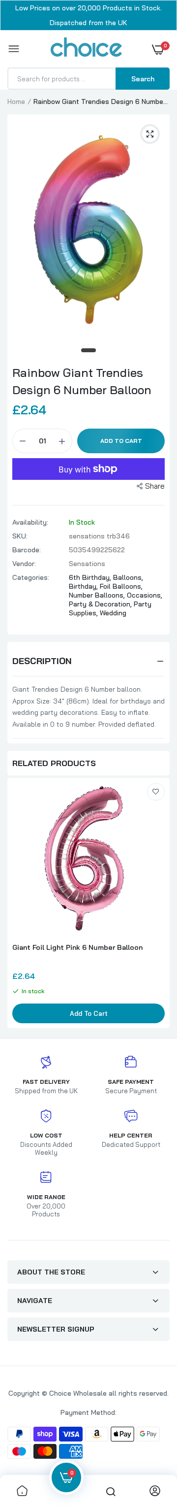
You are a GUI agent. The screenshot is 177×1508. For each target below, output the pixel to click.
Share (155, 486)
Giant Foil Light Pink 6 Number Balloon (77, 947)
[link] (156, 792)
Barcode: (26, 549)
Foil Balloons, (121, 586)
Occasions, (144, 595)
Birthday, (84, 586)
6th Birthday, (91, 577)
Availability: (30, 522)
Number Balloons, (98, 595)
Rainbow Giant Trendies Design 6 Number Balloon (81, 381)
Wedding (113, 612)
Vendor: (24, 563)
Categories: (30, 577)
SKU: (20, 536)
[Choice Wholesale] (86, 48)
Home (16, 101)
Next (157, 904)
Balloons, (128, 577)
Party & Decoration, (101, 604)
